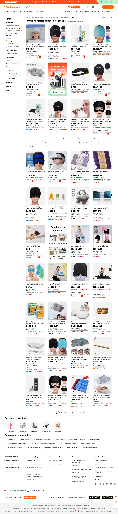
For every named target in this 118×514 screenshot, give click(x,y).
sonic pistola (47, 142)
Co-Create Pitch (8, 464)
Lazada (59, 505)
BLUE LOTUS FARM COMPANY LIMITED (35, 331)
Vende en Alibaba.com (101, 460)
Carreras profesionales (10, 471)
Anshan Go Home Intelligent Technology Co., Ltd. (57, 218)
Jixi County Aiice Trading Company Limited (102, 254)
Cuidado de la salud (37, 17)
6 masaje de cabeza (94, 138)
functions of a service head (90, 447)
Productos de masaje (52, 17)
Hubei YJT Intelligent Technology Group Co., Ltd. (35, 127)
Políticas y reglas (31, 479)
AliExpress (33, 505)
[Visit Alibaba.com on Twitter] (104, 484)
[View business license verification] (76, 511)
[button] (68, 7)
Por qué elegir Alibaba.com (11, 460)
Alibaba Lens (12, 497)
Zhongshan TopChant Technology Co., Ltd (102, 295)
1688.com (40, 505)
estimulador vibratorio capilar (68, 443)
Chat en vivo (75, 465)
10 (80, 412)
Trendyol (78, 505)
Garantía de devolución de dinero (36, 464)
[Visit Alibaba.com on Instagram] (107, 484)
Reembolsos (75, 472)
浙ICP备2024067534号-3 (106, 511)
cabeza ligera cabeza (60, 142)
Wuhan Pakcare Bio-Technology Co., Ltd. (102, 93)
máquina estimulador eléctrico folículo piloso (43, 443)
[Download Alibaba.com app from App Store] (94, 497)
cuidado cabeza (12, 439)
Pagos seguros (31, 460)
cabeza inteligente (33, 142)
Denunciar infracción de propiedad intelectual (79, 477)
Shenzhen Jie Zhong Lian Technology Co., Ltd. (80, 216)
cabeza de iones (25, 439)
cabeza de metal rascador (46, 138)
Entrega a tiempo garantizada (35, 467)
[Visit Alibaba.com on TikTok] (115, 484)
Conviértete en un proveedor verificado (103, 471)
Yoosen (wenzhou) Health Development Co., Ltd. (80, 330)
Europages (86, 505)
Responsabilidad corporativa (12, 467)
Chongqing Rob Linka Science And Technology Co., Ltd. (80, 91)
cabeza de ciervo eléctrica (88, 443)
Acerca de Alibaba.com (11, 456)
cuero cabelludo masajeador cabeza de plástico (71, 138)
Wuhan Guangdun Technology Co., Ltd (57, 179)
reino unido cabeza (95, 439)
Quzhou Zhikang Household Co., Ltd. (80, 180)
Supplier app (60, 497)
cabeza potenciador (60, 439)
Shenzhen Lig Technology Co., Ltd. (35, 179)
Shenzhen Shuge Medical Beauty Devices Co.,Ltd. (80, 127)
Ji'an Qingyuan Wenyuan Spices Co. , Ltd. (80, 55)
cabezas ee (31, 138)
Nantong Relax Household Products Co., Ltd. (57, 331)
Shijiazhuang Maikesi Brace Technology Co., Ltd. (35, 369)
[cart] (93, 7)
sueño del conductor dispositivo (80, 142)
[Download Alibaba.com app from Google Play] (108, 497)
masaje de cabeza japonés (78, 439)
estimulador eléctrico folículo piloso (17, 443)
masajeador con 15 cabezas (15, 447)
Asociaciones (99, 476)
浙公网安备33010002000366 (89, 511)
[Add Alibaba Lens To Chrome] (30, 497)
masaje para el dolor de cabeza (53, 447)
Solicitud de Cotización (56, 464)
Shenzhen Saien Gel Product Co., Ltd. (57, 127)
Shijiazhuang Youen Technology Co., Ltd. (35, 218)
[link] (115, 496)
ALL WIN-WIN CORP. (99, 367)
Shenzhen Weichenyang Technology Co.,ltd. (57, 56)
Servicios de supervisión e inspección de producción (34, 475)
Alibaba (27, 17)
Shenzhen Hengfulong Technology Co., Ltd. (80, 294)
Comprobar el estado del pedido (104, 467)
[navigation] (14, 215)
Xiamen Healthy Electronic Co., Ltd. (35, 55)
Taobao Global (67, 505)
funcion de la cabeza (72, 447)
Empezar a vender (100, 464)
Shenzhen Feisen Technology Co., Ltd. (35, 292)
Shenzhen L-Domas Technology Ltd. (35, 403)
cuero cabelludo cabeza (100, 142)
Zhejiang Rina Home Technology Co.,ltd (35, 93)
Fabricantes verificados (56, 460)
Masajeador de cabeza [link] (67, 17)
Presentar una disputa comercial (81, 469)
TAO (73, 505)
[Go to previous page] (54, 412)
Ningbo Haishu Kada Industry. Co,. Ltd (57, 368)
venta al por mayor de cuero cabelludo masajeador (41, 146)
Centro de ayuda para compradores (78, 461)
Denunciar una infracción (79, 481)
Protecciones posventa (33, 471)
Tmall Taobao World (49, 505)
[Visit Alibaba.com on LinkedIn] (100, 484)
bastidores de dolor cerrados (42, 439)
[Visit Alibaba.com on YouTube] (111, 484)
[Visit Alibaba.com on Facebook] (96, 484)
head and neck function (34, 447)
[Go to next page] (83, 412)
